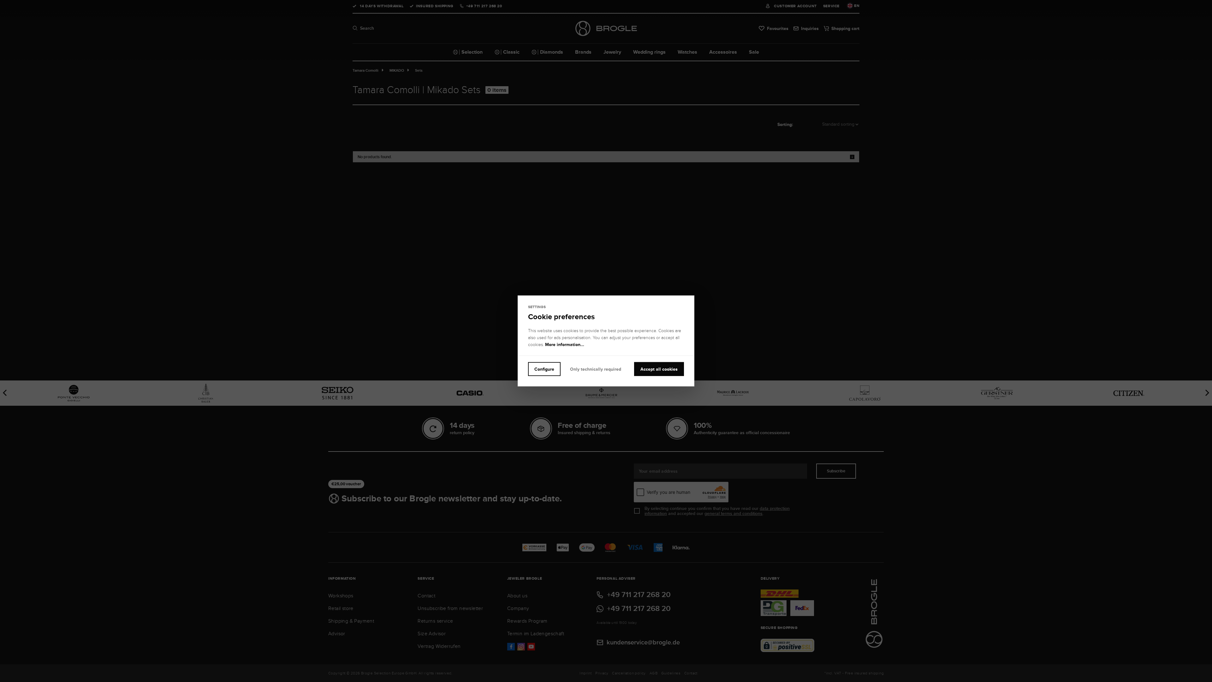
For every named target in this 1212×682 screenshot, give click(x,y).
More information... (564, 344)
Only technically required (595, 369)
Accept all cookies (659, 369)
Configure (544, 369)
